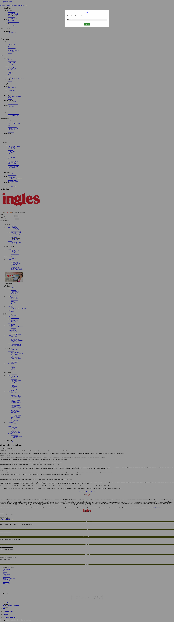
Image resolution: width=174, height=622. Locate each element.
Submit (87, 24)
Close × (87, 12)
